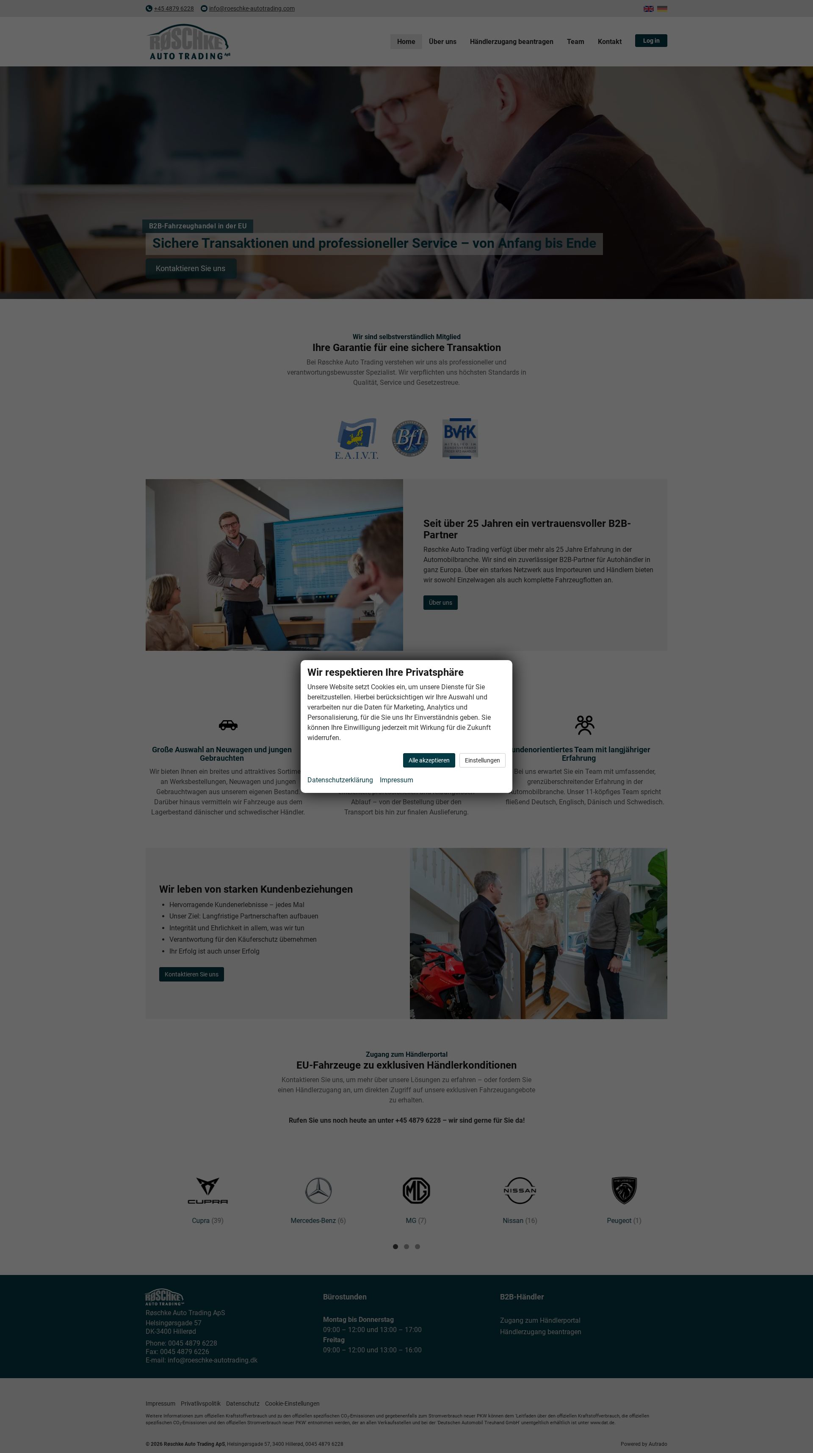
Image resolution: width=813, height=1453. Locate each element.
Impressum (396, 780)
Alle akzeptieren (429, 760)
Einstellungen (482, 760)
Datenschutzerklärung (340, 780)
